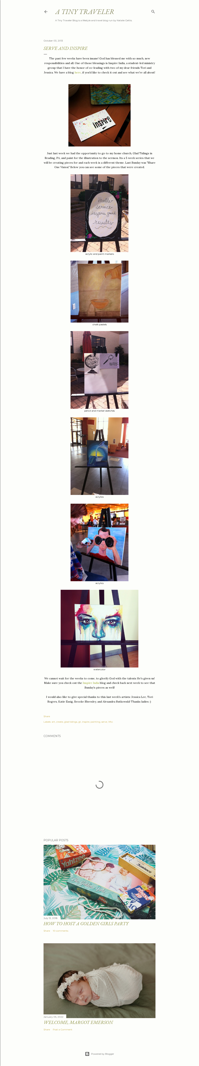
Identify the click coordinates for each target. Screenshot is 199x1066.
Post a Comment (62, 1029)
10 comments (60, 930)
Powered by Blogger (102, 1053)
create (59, 721)
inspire (85, 721)
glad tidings (70, 721)
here (78, 72)
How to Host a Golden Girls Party (86, 924)
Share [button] (47, 716)
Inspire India (91, 683)
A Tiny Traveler (84, 11)
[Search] (153, 11)
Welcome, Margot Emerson (78, 1022)
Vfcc (110, 721)
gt (79, 721)
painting (95, 721)
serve (104, 721)
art (53, 721)
